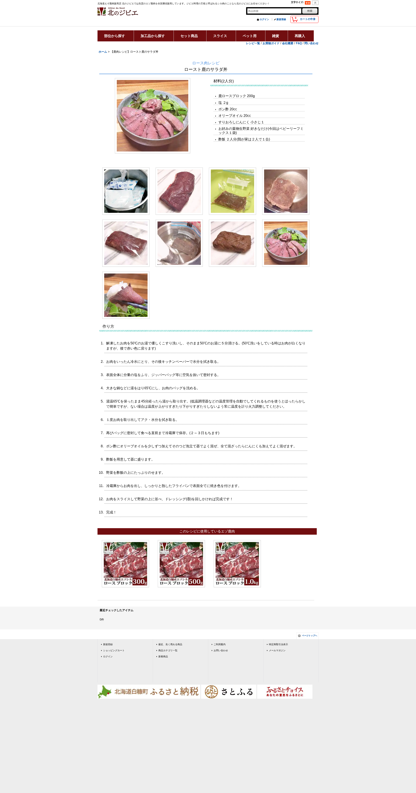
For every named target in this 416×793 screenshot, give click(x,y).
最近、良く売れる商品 (170, 644)
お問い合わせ (221, 650)
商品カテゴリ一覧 (167, 650)
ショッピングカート (114, 650)
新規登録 (281, 19)
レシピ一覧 (253, 43)
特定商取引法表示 (278, 644)
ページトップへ (309, 635)
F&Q (299, 43)
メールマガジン (277, 650)
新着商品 (163, 656)
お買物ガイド (271, 43)
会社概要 (287, 43)
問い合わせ (311, 43)
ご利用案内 (220, 644)
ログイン (264, 19)
